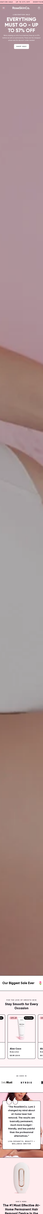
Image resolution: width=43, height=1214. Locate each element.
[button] (21, 983)
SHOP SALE (21, 46)
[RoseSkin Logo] (21, 8)
